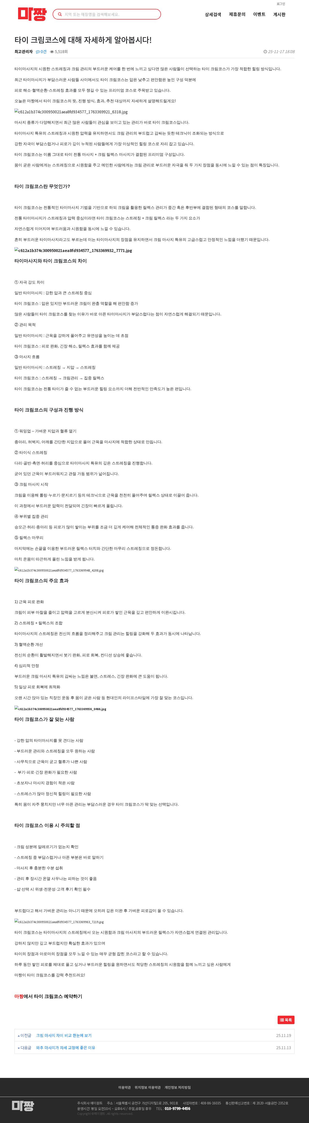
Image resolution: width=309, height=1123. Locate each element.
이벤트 (259, 14)
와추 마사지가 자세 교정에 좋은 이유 (65, 1047)
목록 (288, 1020)
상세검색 (213, 14)
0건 (43, 51)
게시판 (279, 14)
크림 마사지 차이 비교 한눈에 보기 (64, 1035)
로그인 (281, 3)
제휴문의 (237, 14)
